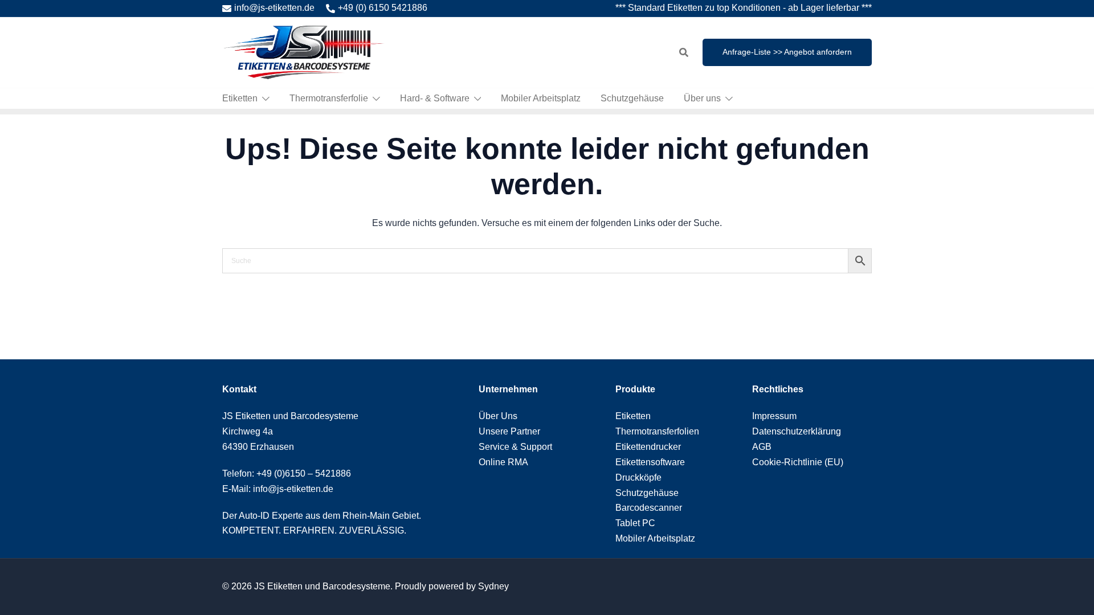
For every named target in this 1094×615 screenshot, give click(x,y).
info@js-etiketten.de (274, 8)
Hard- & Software (435, 98)
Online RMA (503, 462)
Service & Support (515, 447)
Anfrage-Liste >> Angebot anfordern (787, 51)
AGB (761, 447)
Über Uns (498, 416)
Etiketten (240, 98)
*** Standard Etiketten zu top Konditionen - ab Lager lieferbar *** (743, 8)
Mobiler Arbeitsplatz (541, 98)
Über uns (702, 98)
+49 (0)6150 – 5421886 (303, 473)
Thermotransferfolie (328, 98)
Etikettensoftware (650, 462)
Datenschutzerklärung (796, 431)
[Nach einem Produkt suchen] (683, 52)
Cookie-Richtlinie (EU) (797, 462)
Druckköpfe (638, 477)
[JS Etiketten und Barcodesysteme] (303, 51)
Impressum (774, 416)
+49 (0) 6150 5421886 (382, 8)
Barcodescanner (648, 507)
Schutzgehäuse (632, 98)
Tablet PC (635, 523)
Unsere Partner (509, 431)
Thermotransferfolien (657, 431)
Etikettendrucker (648, 447)
